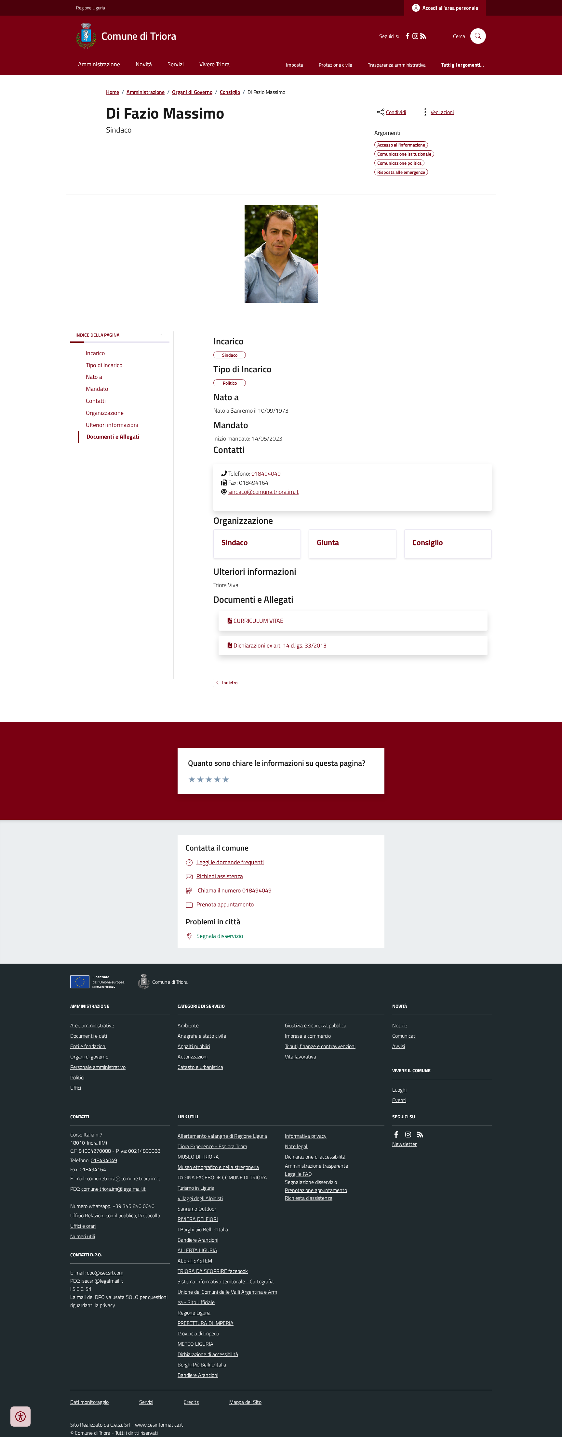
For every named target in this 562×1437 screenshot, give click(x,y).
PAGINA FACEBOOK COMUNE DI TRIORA (222, 1177)
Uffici (75, 1088)
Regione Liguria (90, 7)
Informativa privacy (306, 1136)
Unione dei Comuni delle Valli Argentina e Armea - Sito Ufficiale (227, 1297)
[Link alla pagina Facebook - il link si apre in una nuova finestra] (407, 36)
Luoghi (399, 1090)
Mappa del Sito (245, 1402)
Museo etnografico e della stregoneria (218, 1167)
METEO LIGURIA (195, 1344)
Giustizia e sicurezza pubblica (315, 1025)
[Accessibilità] (20, 1416)
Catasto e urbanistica (200, 1067)
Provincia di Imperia (198, 1333)
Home (112, 92)
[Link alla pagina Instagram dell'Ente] (408, 1135)
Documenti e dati (88, 1036)
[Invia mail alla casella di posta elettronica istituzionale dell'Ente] (123, 1178)
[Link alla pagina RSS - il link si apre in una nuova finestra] (423, 36)
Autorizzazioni (192, 1056)
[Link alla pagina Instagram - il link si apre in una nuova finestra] (415, 36)
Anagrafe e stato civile (202, 1036)
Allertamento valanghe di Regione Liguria (222, 1136)
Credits (191, 1402)
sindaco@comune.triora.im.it (263, 491)
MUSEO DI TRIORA (198, 1157)
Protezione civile (335, 65)
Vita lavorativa (300, 1056)
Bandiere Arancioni (198, 1240)
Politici (77, 1077)
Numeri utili (82, 1236)
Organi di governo (89, 1056)
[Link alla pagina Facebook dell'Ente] (396, 1135)
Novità (144, 64)
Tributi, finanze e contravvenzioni (320, 1046)
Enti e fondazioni (88, 1046)
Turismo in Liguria (196, 1188)
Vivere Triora (214, 64)
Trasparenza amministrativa (397, 65)
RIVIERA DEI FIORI (198, 1219)
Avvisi (398, 1046)
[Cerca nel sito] (475, 36)
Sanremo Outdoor (197, 1208)
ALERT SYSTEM (195, 1260)
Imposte (294, 65)
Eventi (399, 1100)
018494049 (266, 473)
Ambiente (188, 1025)
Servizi (175, 64)
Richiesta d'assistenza (308, 1198)
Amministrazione (99, 64)
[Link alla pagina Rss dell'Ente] (420, 1135)
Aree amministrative (92, 1025)
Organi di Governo (192, 92)
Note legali (296, 1146)
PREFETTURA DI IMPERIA (206, 1323)
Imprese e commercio (308, 1036)
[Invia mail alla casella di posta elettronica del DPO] (105, 1273)
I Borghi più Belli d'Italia (203, 1229)
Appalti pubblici (194, 1046)
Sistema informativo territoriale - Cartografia (226, 1281)
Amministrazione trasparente (316, 1166)
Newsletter (404, 1144)
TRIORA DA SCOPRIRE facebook (213, 1271)
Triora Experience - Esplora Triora (212, 1146)
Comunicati (404, 1036)
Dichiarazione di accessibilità (208, 1354)
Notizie (399, 1025)
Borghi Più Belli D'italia (202, 1364)
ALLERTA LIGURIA (197, 1250)
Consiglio (230, 92)
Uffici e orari (83, 1226)
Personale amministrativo (98, 1067)
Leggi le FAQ (298, 1174)
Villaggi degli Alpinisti (200, 1198)
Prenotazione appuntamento (316, 1190)
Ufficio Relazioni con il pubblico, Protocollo (115, 1215)
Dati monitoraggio (89, 1402)
